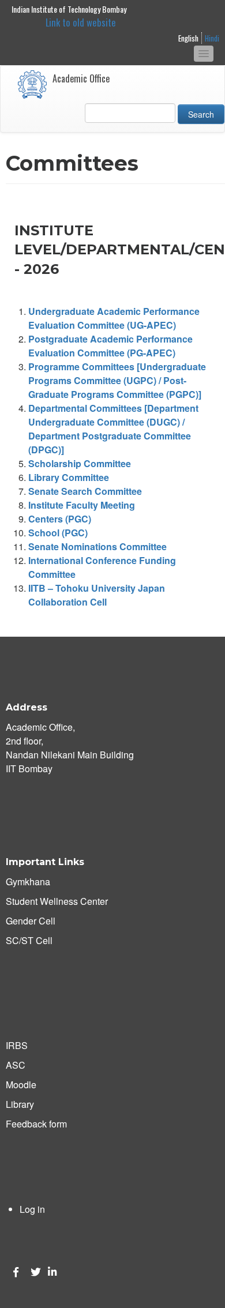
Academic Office (81, 78)
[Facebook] (16, 1272)
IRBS (17, 1045)
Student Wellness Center (57, 901)
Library (20, 1104)
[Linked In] (50, 1272)
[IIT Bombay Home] (32, 84)
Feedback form (36, 1123)
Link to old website (81, 22)
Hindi (212, 38)
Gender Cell (30, 920)
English (188, 38)
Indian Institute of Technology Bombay (69, 9)
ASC (15, 1065)
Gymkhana (28, 881)
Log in (32, 1209)
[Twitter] (33, 1272)
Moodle (21, 1084)
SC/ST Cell (29, 940)
